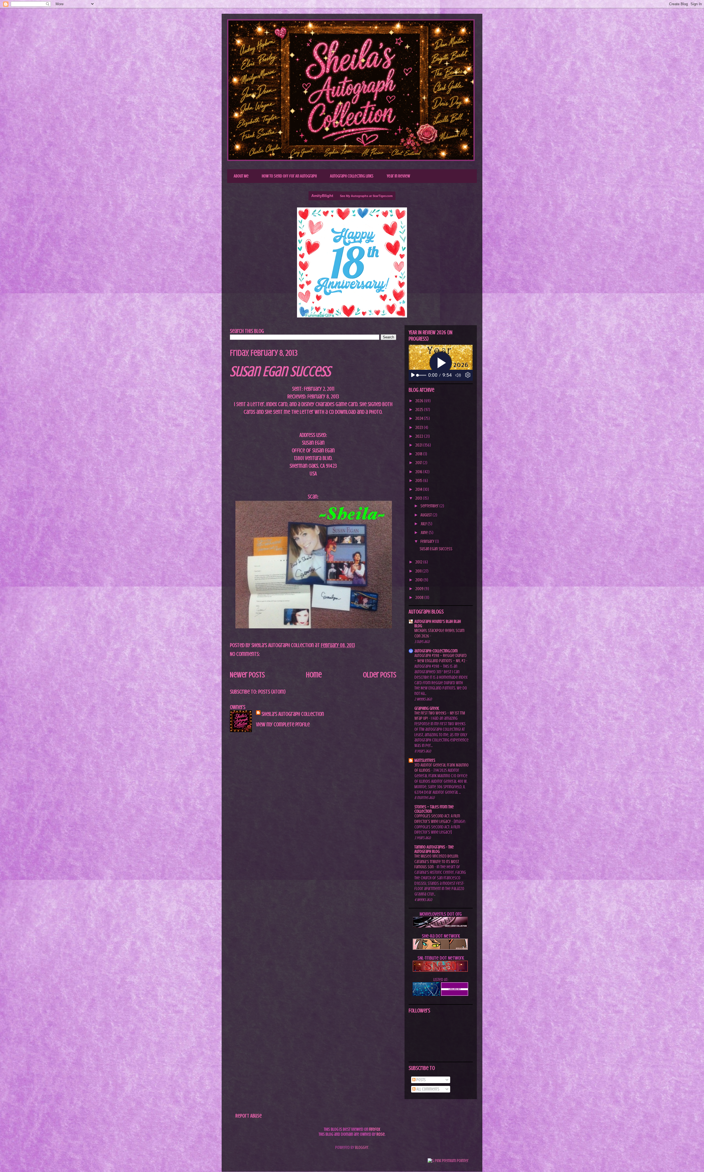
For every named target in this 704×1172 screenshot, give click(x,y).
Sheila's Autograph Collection (290, 31)
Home (314, 674)
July (424, 523)
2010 (419, 579)
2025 (419, 409)
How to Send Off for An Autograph (289, 176)
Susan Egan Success (280, 371)
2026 (419, 400)
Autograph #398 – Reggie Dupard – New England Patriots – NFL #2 (440, 658)
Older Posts (379, 674)
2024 (419, 418)
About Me (241, 176)
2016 (419, 471)
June (424, 532)
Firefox (374, 1129)
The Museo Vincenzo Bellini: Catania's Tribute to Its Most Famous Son (436, 862)
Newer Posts (247, 674)
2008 (419, 597)
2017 (419, 462)
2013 (419, 498)
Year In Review (398, 176)
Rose (380, 1134)
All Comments (427, 1089)
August (426, 515)
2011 (418, 571)
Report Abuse (248, 1116)
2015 (419, 480)
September (429, 505)
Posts (421, 1079)
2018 (419, 453)
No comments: (245, 654)
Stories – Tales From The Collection (434, 809)
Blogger (362, 1147)
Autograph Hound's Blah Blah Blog (437, 623)
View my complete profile (283, 724)
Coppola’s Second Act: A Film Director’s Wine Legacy (437, 819)
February (427, 541)
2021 (419, 445)
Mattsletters (424, 760)
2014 (419, 489)
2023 (419, 427)
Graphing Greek (426, 708)
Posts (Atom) (272, 692)
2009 (419, 588)
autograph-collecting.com (436, 650)
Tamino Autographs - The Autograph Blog (434, 849)
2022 (419, 436)
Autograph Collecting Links (351, 176)
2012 (419, 562)
